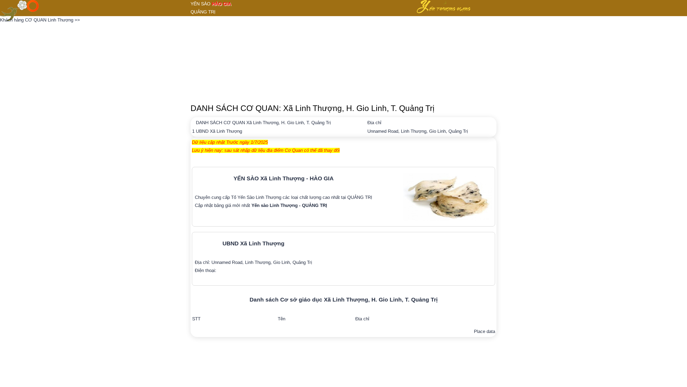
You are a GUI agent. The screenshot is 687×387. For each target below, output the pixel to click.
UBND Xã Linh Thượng (219, 131)
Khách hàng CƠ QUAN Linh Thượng (37, 20)
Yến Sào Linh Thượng (259, 197)
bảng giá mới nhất (270, 205)
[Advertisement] (343, 61)
